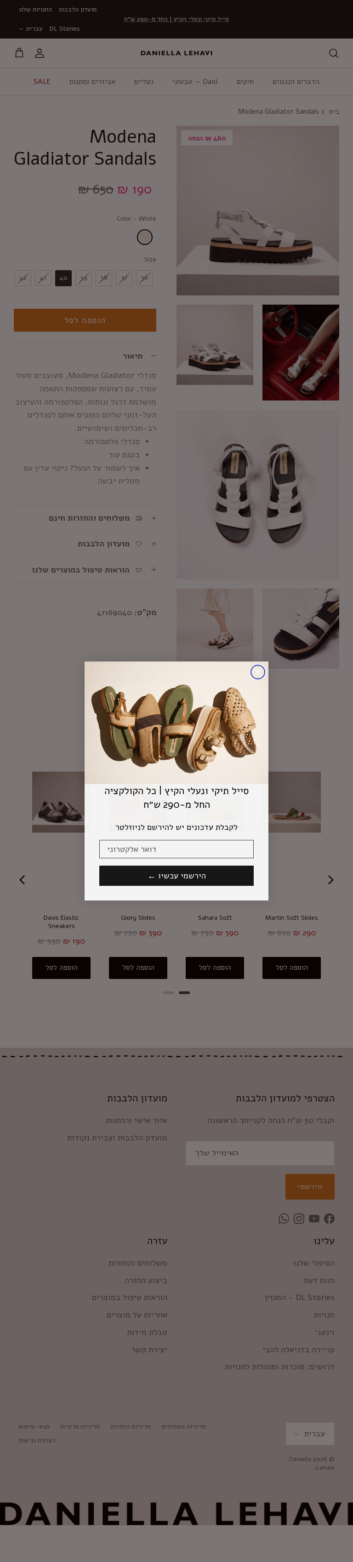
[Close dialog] (258, 672)
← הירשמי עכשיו (177, 875)
